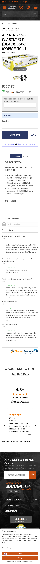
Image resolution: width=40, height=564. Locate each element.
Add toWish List (34, 135)
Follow (3, 238)
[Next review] (35, 426)
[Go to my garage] (21, 7)
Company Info (12, 505)
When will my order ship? (9, 324)
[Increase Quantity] (32, 126)
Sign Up (32, 475)
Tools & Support (13, 500)
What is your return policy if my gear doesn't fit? (17, 279)
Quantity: (5, 121)
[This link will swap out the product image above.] (20, 63)
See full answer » (30, 252)
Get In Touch (11, 511)
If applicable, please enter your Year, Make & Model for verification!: (19, 100)
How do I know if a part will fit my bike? (14, 236)
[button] (7, 255)
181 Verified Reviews (20, 397)
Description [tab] (15, 156)
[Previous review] (4, 426)
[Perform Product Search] (35, 14)
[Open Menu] (4, 8)
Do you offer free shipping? (10, 302)
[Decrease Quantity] (8, 126)
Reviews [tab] (26, 156)
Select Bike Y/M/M (9, 23)
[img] (20, 394)
